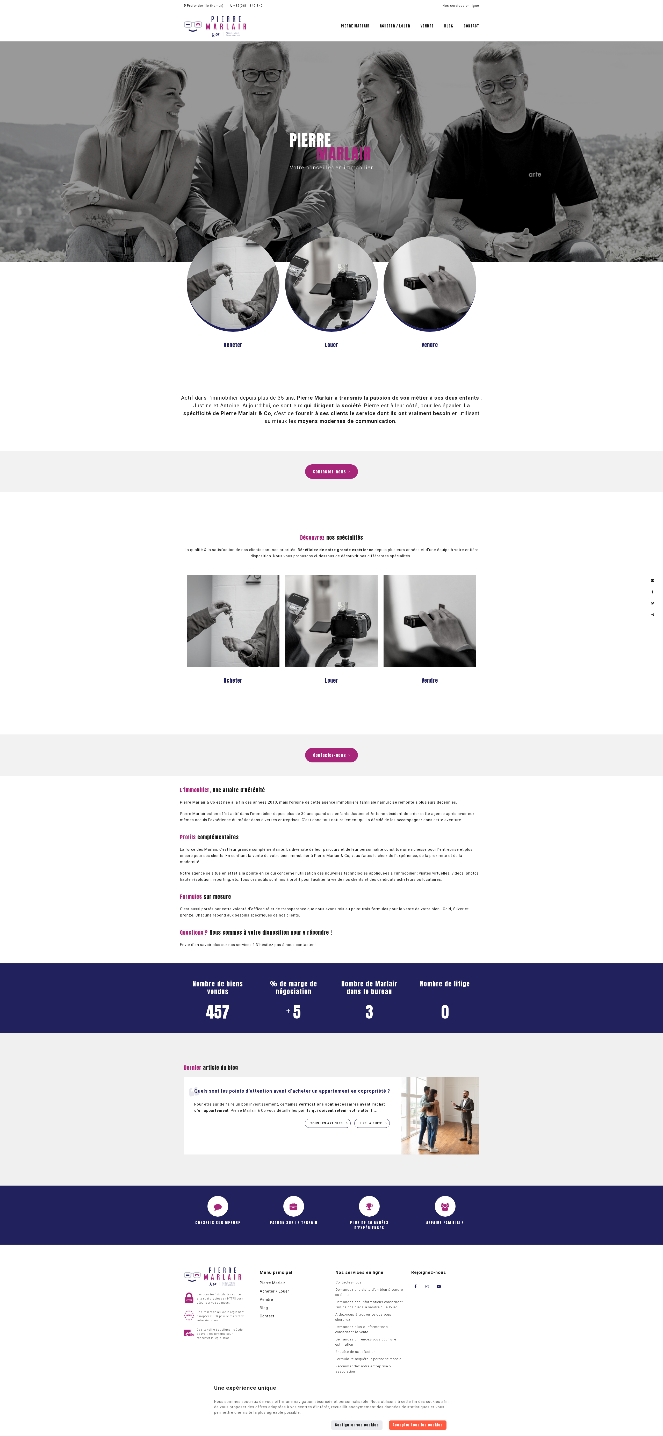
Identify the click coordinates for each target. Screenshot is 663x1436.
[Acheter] (233, 284)
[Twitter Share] (652, 603)
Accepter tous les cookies (418, 1425)
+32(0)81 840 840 (247, 6)
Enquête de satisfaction (355, 1352)
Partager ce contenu (652, 615)
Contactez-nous (329, 471)
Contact (471, 26)
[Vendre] (430, 284)
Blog (448, 26)
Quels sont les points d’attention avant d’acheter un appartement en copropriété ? (292, 1091)
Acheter (233, 345)
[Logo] (215, 26)
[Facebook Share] (652, 592)
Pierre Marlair (355, 26)
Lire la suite (371, 1123)
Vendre (427, 26)
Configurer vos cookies (357, 1425)
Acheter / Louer (395, 26)
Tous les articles (327, 1123)
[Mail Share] (652, 580)
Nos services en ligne (461, 6)
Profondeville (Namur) (205, 6)
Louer (331, 345)
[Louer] (331, 284)
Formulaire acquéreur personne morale (368, 1359)
